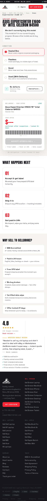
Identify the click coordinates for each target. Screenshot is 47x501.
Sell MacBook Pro (31, 424)
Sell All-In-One (16, 13)
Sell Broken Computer (33, 395)
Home (4, 13)
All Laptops (7, 447)
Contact (6, 470)
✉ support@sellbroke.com (12, 414)
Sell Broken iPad (31, 392)
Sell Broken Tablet (32, 410)
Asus (28, 13)
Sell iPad (28, 434)
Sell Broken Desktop (33, 399)
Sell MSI (5, 440)
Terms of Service (31, 473)
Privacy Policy (30, 470)
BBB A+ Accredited (32, 457)
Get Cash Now (35, 7)
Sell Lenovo (7, 431)
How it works (7, 460)
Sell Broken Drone (32, 407)
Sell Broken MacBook (33, 386)
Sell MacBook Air (31, 427)
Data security (30, 460)
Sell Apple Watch (31, 440)
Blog (4, 463)
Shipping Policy (31, 467)
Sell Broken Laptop (32, 383)
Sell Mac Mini (30, 443)
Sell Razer (6, 437)
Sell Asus (6, 434)
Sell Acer (6, 443)
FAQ (4, 473)
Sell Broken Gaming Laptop (32, 403)
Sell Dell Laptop (9, 424)
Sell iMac (28, 437)
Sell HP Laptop (8, 427)
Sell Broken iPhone (32, 389)
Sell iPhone (29, 431)
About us (6, 457)
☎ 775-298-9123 (9, 410)
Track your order (9, 476)
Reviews (6, 467)
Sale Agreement (31, 463)
